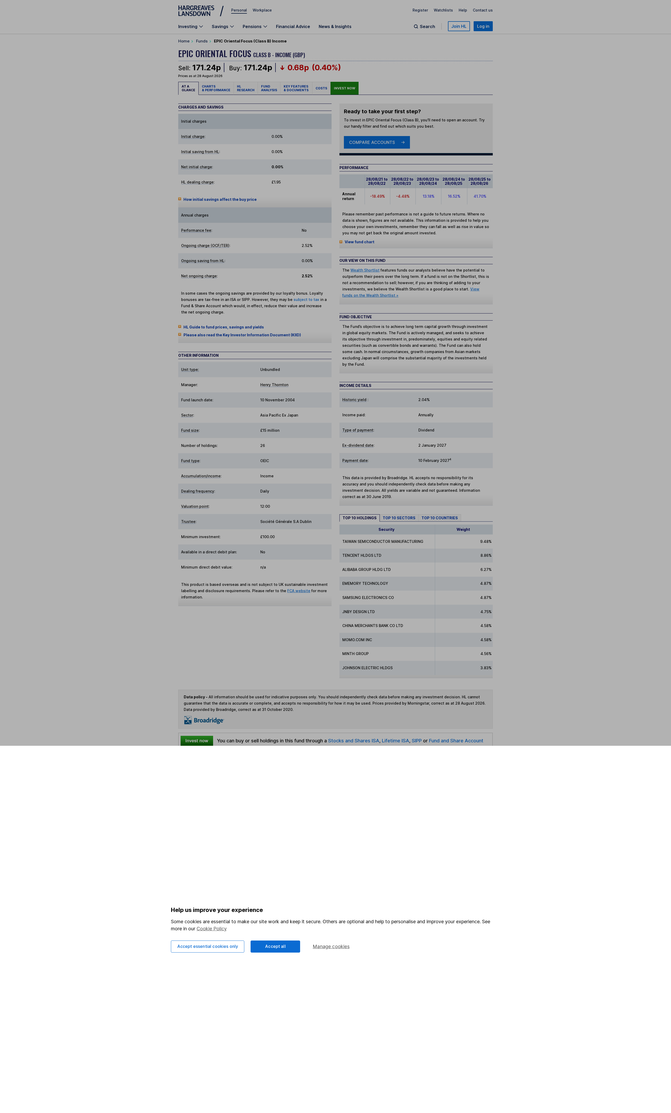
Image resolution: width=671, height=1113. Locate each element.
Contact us (483, 10)
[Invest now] (197, 741)
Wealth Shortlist (365, 270)
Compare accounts (372, 142)
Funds (202, 41)
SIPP (417, 740)
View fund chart (359, 242)
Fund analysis (269, 88)
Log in (483, 26)
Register (420, 10)
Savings (220, 26)
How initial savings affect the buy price (220, 199)
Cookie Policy (212, 928)
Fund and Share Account (456, 740)
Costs (321, 88)
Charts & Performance (216, 88)
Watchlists (443, 10)
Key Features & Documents (296, 88)
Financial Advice (293, 26)
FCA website (298, 590)
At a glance (188, 88)
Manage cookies (331, 946)
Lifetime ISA (395, 740)
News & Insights (335, 26)
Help (463, 10)
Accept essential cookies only (207, 946)
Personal (239, 10)
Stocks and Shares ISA (353, 740)
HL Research (246, 88)
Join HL (459, 26)
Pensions (252, 26)
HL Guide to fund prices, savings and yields (223, 327)
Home (184, 41)
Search (427, 26)
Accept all (275, 946)
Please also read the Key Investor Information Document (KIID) (242, 335)
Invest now (344, 88)
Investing (187, 26)
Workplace (262, 10)
